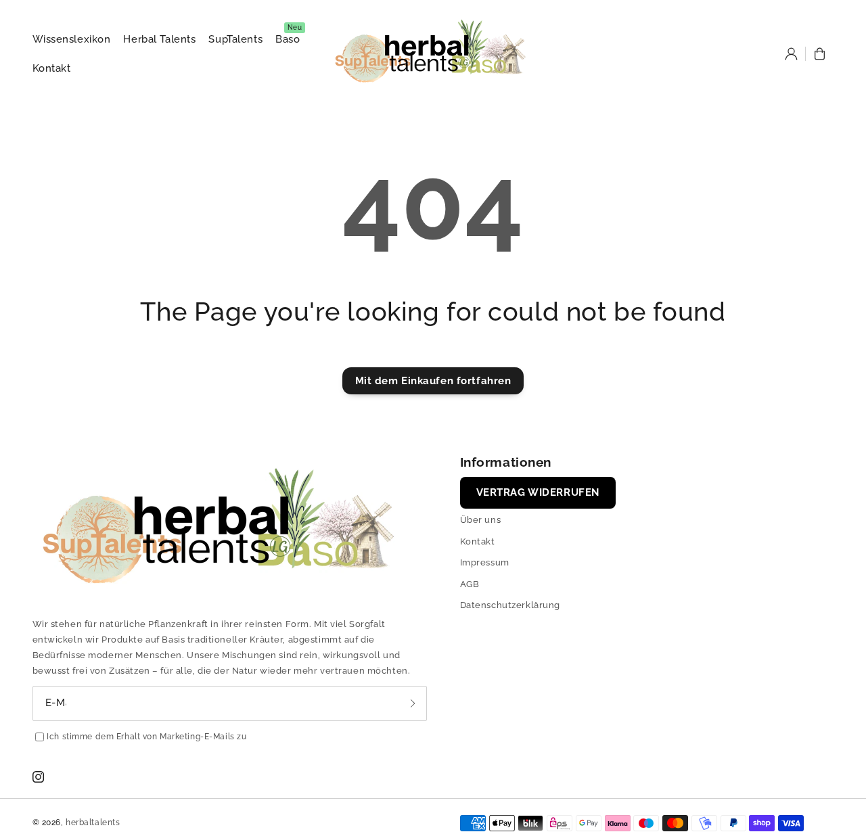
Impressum (484, 562)
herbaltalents (93, 822)
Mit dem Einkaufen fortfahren (433, 381)
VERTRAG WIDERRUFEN (537, 492)
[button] (820, 54)
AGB (470, 584)
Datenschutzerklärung (510, 605)
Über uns (480, 520)
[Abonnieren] (412, 703)
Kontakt (477, 541)
